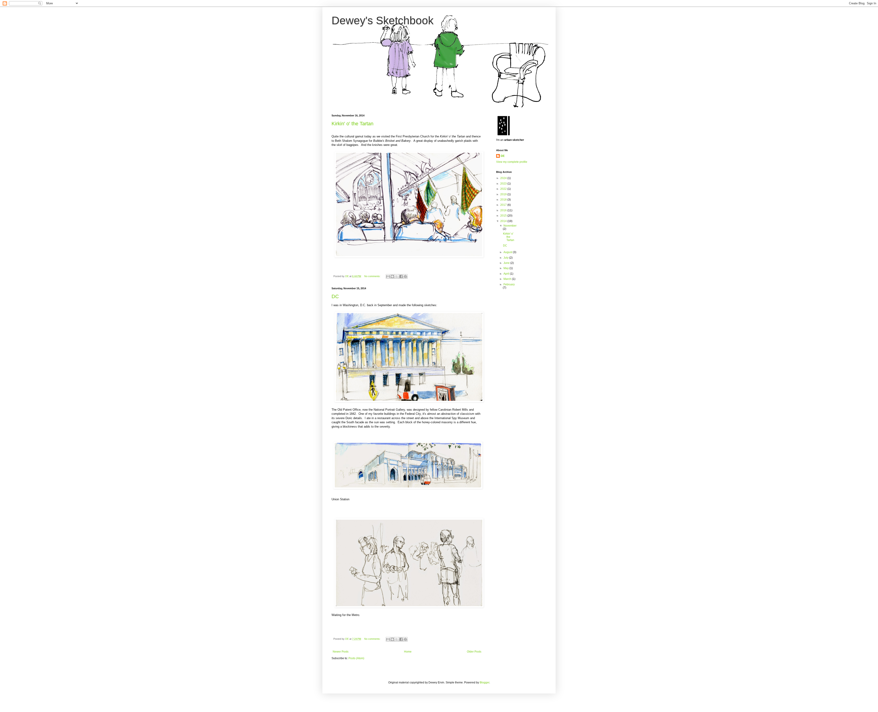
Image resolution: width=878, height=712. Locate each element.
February (509, 284)
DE (503, 156)
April (506, 273)
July (506, 257)
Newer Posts (340, 651)
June (506, 263)
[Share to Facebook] (401, 276)
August (508, 252)
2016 (503, 210)
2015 (503, 215)
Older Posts (474, 651)
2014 (503, 221)
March (507, 279)
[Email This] (388, 276)
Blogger (484, 682)
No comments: (372, 276)
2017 (503, 204)
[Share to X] (396, 276)
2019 (503, 194)
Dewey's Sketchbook (383, 20)
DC (335, 296)
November (510, 225)
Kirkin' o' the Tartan (352, 123)
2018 (503, 199)
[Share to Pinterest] (405, 276)
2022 (503, 188)
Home (408, 651)
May (506, 268)
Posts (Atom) (356, 658)
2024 (503, 178)
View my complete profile (511, 161)
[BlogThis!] (392, 276)
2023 (503, 183)
